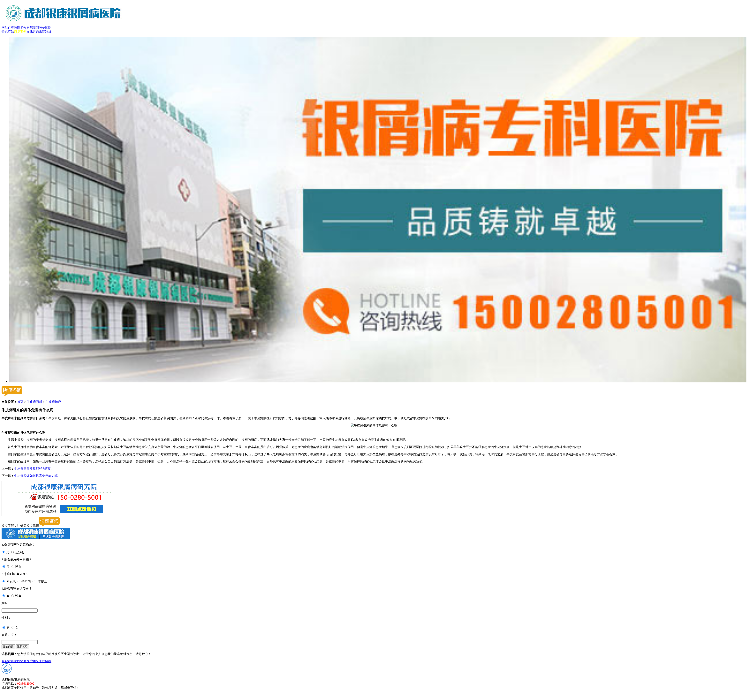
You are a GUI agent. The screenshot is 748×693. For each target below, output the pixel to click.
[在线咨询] (377, 381)
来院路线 (45, 31)
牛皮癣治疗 (53, 401)
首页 (20, 401)
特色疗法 (8, 31)
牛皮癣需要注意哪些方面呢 (32, 468)
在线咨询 (32, 31)
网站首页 (8, 27)
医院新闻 (32, 27)
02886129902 (25, 683)
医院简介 (20, 27)
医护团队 (45, 27)
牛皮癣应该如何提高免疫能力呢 (36, 475)
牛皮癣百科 (34, 401)
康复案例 (20, 31)
